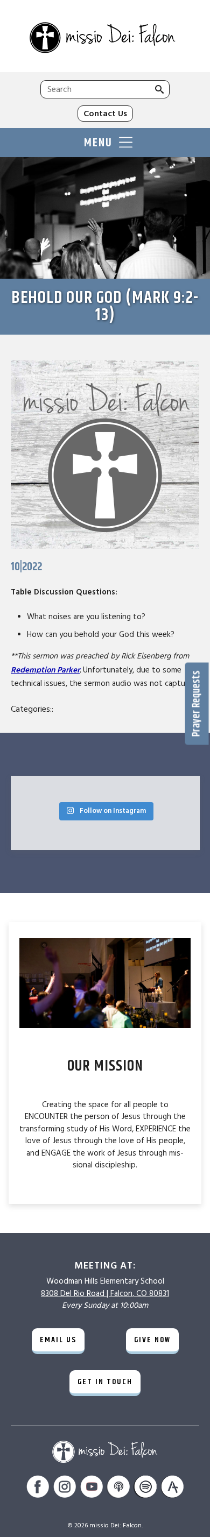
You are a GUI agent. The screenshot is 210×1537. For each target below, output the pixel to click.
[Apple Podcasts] (118, 1488)
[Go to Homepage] (105, 39)
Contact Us (105, 113)
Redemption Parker (45, 670)
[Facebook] (37, 1488)
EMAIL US (58, 1340)
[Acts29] (172, 1488)
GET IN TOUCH (105, 1382)
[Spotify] (145, 1488)
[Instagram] (64, 1488)
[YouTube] (91, 1488)
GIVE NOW (152, 1340)
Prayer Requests (196, 703)
